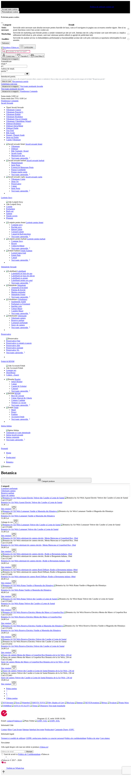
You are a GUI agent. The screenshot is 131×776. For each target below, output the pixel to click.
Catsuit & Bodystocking (21, 234)
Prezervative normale (14, 348)
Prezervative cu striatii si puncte (19, 343)
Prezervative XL (12, 350)
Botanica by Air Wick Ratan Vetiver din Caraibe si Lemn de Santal (28, 603)
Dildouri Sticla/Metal (14, 126)
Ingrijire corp (16, 306)
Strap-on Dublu (12, 137)
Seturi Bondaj (16, 382)
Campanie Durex (61, 729)
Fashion (14, 414)
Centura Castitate (18, 400)
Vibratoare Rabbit (13, 114)
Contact (4, 729)
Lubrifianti (21, 271)
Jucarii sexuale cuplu (33, 177)
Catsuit (14, 257)
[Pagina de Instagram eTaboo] (6, 758)
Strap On (15, 181)
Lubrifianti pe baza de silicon (23, 276)
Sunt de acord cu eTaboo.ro (26, 754)
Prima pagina (11, 688)
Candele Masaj (17, 311)
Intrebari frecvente (36, 729)
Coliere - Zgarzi (12, 375)
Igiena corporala (12, 437)
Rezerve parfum (17, 320)
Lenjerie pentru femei (34, 222)
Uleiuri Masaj (16, 308)
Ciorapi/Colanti (17, 232)
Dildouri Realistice (13, 123)
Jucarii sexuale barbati (35, 160)
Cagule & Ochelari (18, 386)
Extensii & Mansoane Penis (22, 167)
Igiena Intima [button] (6, 426)
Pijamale (9, 218)
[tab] (8, 55)
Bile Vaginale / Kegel (20, 151)
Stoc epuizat (6, 509)
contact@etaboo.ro (14, 721)
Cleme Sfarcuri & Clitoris (21, 398)
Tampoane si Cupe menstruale (18, 432)
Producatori (49, 729)
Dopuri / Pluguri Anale (15, 135)
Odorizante (22, 316)
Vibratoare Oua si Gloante (16, 119)
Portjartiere (10, 209)
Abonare (29, 752)
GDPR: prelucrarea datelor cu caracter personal (45, 738)
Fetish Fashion (26, 251)
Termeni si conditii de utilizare (13, 738)
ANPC (71, 729)
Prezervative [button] (6, 334)
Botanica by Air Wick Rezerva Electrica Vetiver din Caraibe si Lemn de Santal (32, 646)
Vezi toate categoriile (20, 158)
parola (4, 71)
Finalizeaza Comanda (28, 91)
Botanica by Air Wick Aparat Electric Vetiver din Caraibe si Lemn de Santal (31, 502)
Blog (10, 729)
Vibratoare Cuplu (18, 179)
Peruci (13, 412)
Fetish (16, 407)
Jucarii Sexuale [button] (7, 103)
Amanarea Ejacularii (19, 287)
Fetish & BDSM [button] (7, 361)
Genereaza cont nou (9, 84)
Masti (13, 410)
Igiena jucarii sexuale (14, 435)
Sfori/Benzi (10, 373)
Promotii (4, 448)
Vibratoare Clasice (13, 110)
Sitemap (25, 729)
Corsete (9, 206)
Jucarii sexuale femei (33, 144)
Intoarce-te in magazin (10, 59)
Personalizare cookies (10, 12)
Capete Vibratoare (13, 140)
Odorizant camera (18, 318)
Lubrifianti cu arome (19, 278)
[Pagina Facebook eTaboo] (3, 758)
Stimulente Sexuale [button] (9, 267)
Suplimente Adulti (18, 302)
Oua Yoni (10, 130)
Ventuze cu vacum (18, 403)
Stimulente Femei (18, 294)
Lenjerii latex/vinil (18, 253)
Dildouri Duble (12, 128)
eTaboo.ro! (44, 747)
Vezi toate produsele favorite (31, 86)
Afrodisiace (22, 299)
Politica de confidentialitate (75, 738)
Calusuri (14, 388)
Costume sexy (17, 225)
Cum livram (17, 729)
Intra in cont (6, 81)
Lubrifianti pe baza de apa (21, 273)
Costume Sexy (17, 241)
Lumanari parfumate (19, 323)
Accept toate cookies (10, 9)
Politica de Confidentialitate (29, 754)
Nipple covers (11, 216)
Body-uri (9, 211)
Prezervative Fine (13, 341)
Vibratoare (15, 146)
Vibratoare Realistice (14, 117)
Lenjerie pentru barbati (36, 239)
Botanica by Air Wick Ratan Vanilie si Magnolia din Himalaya (26, 590)
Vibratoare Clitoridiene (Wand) (18, 121)
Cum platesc (105, 738)
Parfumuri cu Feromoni (20, 304)
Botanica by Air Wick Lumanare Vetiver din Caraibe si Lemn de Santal (29, 529)
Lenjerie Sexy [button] (6, 198)
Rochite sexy (16, 227)
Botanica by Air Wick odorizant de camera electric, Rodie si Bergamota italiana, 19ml (35, 561)
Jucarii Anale (16, 153)
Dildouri (14, 149)
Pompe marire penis (19, 172)
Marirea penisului (18, 292)
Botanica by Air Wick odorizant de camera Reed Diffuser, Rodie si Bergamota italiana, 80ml (38, 576)
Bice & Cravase (17, 396)
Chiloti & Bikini (17, 246)
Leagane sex (11, 370)
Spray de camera (18, 325)
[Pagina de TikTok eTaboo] (13, 758)
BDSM (17, 393)
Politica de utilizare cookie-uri (102, 7)
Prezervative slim (13, 345)
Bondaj (17, 379)
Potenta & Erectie (18, 290)
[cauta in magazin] (3, 51)
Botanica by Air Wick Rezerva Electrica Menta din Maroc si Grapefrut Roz (31, 617)
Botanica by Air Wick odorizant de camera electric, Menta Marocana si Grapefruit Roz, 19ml (38, 545)
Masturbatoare (17, 163)
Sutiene (9, 213)
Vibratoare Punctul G (14, 112)
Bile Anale (10, 133)
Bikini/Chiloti (16, 229)
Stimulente (21, 285)
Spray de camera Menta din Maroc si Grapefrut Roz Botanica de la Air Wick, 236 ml (35, 662)
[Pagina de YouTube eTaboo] (10, 758)
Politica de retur (93, 738)
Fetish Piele (16, 255)
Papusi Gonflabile (18, 170)
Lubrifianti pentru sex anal (21, 280)
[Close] (2, 22)
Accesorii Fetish (17, 417)
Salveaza (5, 43)
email (4, 64)
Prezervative (16, 184)
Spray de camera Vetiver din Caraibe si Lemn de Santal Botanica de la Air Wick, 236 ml (36, 678)
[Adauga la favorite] (14, 508)
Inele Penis (15, 165)
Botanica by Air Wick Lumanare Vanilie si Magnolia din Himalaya (28, 516)
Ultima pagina (12, 698)
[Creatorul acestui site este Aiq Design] (5, 763)
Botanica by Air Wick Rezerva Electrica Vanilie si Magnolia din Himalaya (31, 630)
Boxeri (14, 243)
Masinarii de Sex (18, 156)
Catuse (14, 186)
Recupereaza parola (20, 81)
